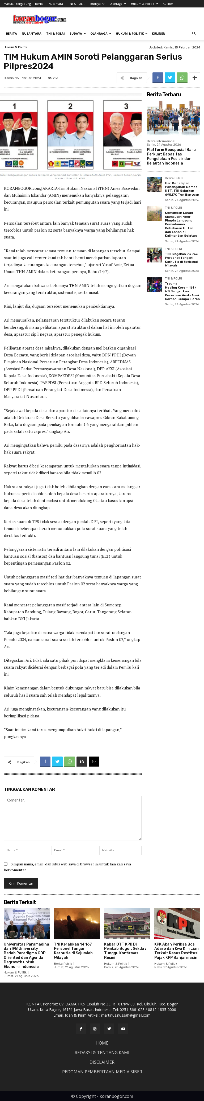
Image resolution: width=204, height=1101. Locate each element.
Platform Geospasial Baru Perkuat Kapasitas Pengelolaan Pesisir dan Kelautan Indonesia (171, 156)
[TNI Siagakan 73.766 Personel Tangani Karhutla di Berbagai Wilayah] (154, 255)
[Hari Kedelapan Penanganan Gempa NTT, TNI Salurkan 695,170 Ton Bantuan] (154, 184)
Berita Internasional (161, 141)
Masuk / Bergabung (17, 4)
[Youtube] (123, 1029)
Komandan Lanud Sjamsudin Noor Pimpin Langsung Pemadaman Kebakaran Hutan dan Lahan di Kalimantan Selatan (181, 224)
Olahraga (115, 4)
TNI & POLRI (76, 4)
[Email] (94, 762)
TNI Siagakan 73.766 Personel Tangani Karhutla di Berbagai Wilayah (181, 259)
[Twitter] (170, 77)
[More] (194, 77)
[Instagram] (95, 1029)
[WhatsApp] (182, 77)
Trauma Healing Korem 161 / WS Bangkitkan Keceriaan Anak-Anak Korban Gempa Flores (182, 291)
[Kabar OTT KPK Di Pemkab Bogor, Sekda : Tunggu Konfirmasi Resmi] (127, 923)
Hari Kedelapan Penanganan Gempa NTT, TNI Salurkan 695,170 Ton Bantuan (182, 188)
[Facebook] (157, 77)
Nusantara (56, 4)
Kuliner (168, 4)
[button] (194, 33)
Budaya (95, 4)
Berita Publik (174, 178)
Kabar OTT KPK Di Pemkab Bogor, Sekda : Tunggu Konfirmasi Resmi (125, 951)
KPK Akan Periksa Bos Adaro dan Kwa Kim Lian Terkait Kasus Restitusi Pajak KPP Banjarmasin (176, 951)
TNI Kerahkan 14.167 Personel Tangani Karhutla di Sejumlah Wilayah (73, 951)
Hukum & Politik (142, 4)
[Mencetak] (81, 762)
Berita (39, 4)
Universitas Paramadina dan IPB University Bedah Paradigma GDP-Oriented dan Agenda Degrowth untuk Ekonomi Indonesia (26, 955)
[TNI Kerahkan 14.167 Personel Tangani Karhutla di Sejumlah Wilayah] (77, 923)
